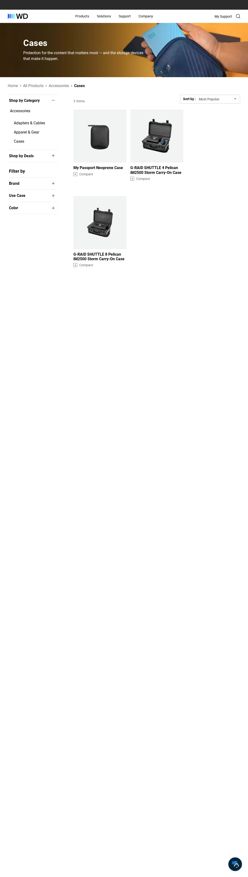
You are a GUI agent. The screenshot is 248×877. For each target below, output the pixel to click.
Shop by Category (24, 101)
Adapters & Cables (29, 123)
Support (125, 16)
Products (82, 16)
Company (146, 16)
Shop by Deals (21, 156)
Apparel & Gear (26, 132)
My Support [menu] (223, 16)
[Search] (238, 16)
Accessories (20, 111)
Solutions (104, 16)
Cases (19, 141)
